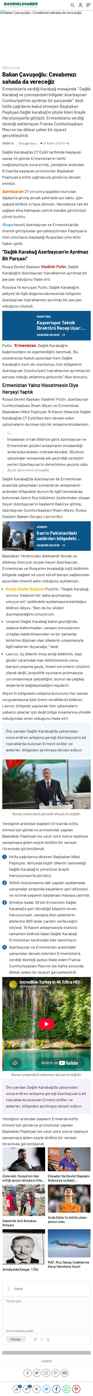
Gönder (16, 1339)
